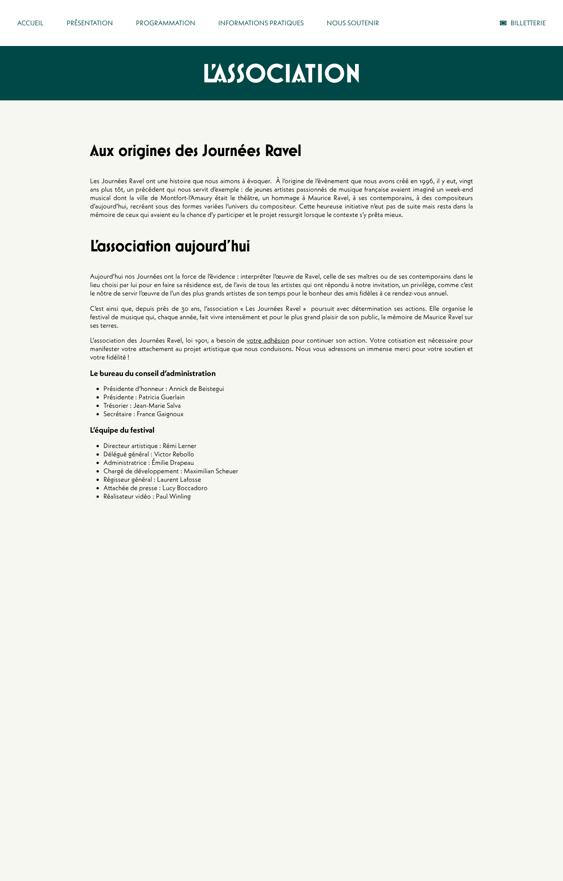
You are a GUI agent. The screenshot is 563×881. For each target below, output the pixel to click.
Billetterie (528, 23)
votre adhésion (268, 340)
